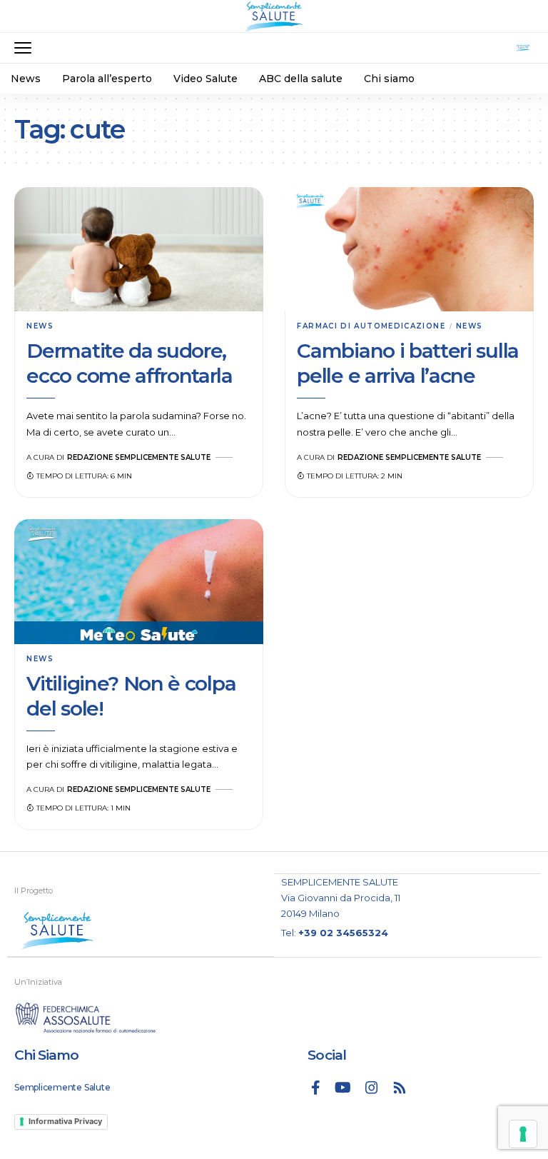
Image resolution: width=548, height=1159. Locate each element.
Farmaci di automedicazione (371, 326)
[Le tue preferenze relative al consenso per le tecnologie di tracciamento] (523, 1134)
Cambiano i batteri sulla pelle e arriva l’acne (408, 363)
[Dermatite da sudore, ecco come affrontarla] (138, 249)
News (39, 326)
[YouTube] (343, 1087)
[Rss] (399, 1087)
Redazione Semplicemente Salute (138, 457)
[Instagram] (372, 1087)
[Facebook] (316, 1087)
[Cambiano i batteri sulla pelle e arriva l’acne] (409, 249)
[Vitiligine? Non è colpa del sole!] (138, 581)
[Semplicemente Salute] (274, 16)
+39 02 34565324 (343, 932)
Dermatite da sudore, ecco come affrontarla (129, 363)
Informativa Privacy (65, 1121)
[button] (26, 48)
